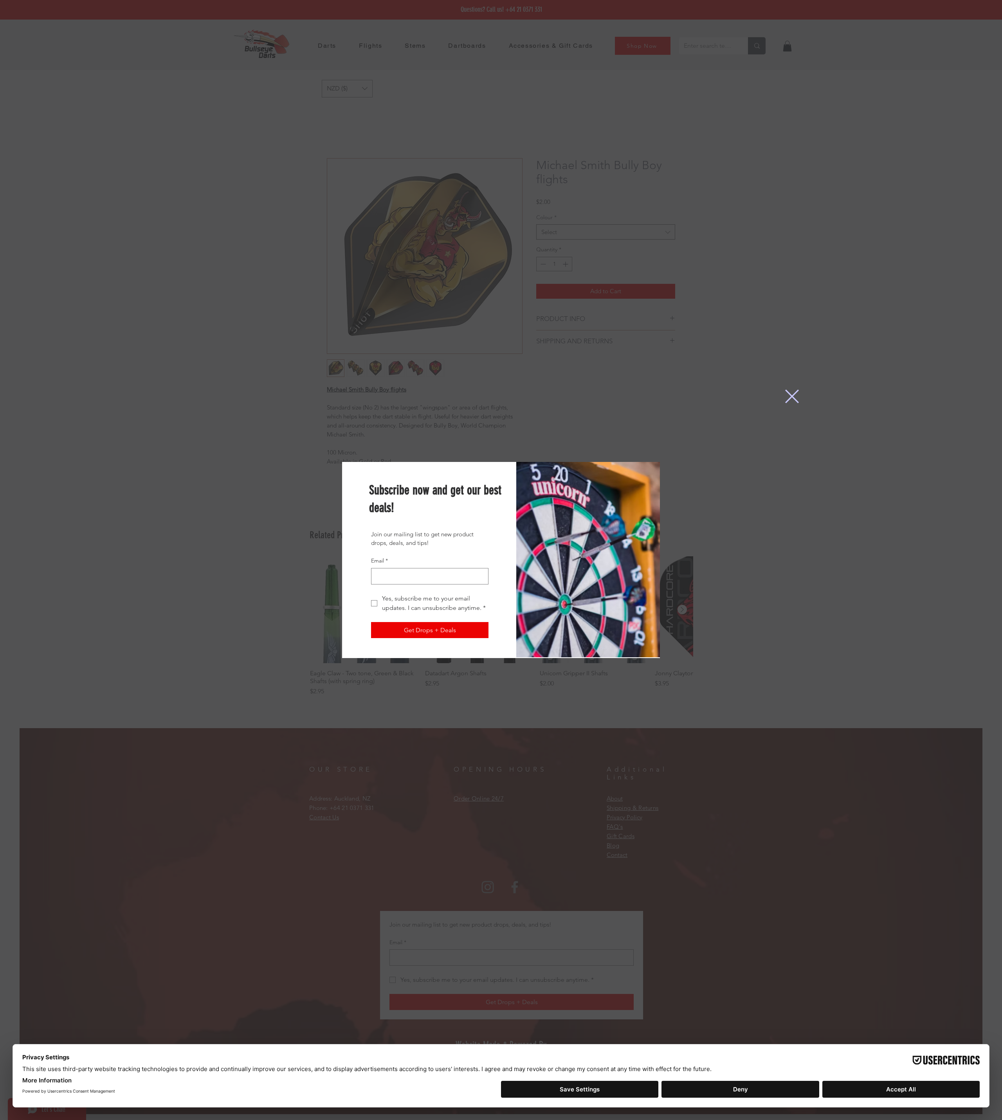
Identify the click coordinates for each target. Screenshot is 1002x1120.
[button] (792, 396)
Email (379, 560)
